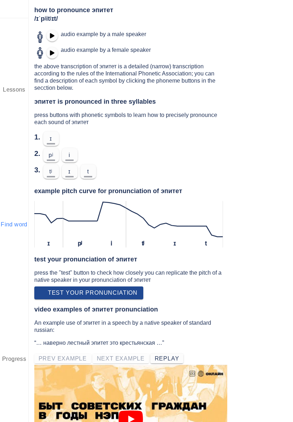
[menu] (14, 9)
